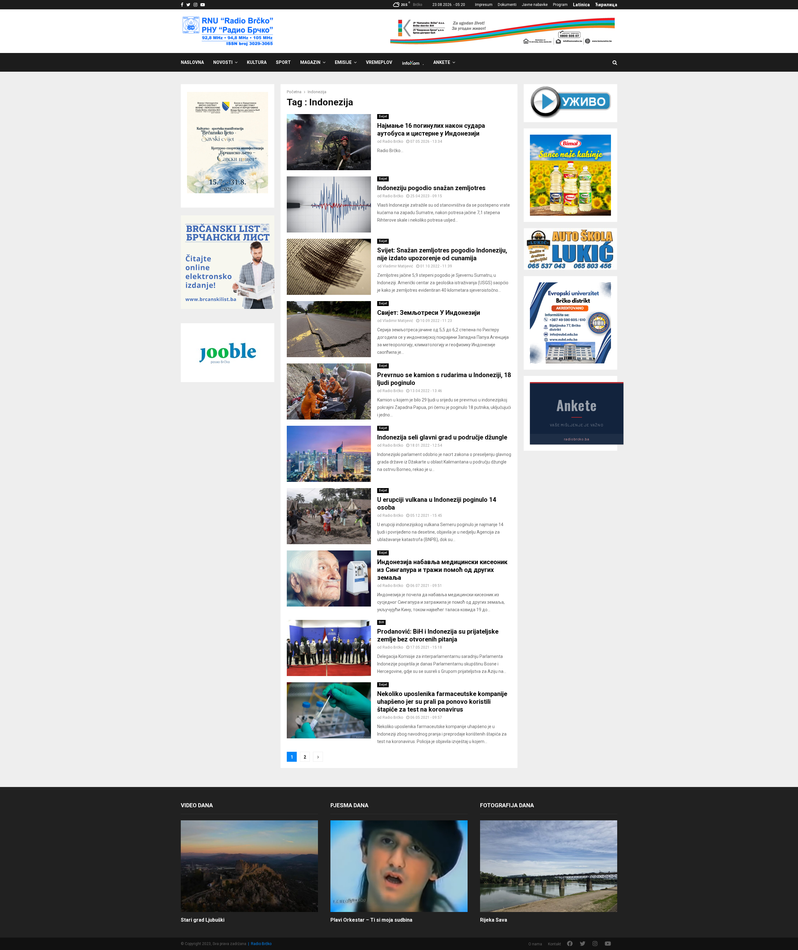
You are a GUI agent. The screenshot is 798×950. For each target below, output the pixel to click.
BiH (381, 622)
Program (560, 4)
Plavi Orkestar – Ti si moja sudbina (371, 920)
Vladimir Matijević (397, 266)
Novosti (223, 62)
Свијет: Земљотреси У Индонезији (428, 312)
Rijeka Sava (493, 920)
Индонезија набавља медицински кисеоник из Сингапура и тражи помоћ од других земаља (442, 569)
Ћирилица (606, 4)
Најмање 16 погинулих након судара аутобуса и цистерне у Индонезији (431, 129)
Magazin (310, 62)
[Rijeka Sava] (548, 866)
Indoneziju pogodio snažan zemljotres (431, 188)
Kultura (257, 62)
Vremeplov (379, 62)
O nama (535, 944)
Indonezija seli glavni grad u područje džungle (442, 437)
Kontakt (554, 944)
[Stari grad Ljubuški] (249, 866)
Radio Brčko (392, 141)
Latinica (581, 4)
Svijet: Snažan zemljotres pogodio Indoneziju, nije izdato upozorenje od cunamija (442, 254)
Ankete (441, 62)
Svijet (383, 116)
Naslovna (192, 62)
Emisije (343, 62)
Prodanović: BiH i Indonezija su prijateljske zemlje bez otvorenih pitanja (437, 635)
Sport (283, 62)
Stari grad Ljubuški (202, 920)
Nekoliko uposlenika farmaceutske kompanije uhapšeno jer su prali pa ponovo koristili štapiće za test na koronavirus (442, 701)
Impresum (484, 4)
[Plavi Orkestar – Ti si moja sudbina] (399, 866)
